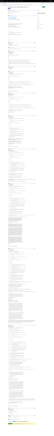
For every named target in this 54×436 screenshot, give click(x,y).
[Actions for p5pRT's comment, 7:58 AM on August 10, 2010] (35, 183)
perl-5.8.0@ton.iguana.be (13, 18)
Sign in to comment (27, 423)
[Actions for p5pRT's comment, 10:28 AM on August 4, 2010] (35, 71)
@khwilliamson (12, 94)
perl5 (4, 3)
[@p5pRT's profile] (8, 10)
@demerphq (11, 326)
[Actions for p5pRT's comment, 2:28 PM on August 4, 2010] (35, 115)
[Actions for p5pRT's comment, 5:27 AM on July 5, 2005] (35, 42)
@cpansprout (11, 52)
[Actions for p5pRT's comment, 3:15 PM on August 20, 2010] (35, 325)
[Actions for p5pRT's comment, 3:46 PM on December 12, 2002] (35, 15)
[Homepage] (1, 1)
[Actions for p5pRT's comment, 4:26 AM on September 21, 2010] (35, 408)
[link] (10, 419)
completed (15, 419)
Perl (2, 3)
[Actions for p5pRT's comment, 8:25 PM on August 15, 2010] (35, 248)
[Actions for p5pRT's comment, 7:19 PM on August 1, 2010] (35, 51)
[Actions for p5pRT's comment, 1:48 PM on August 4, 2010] (35, 93)
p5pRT (9, 10)
